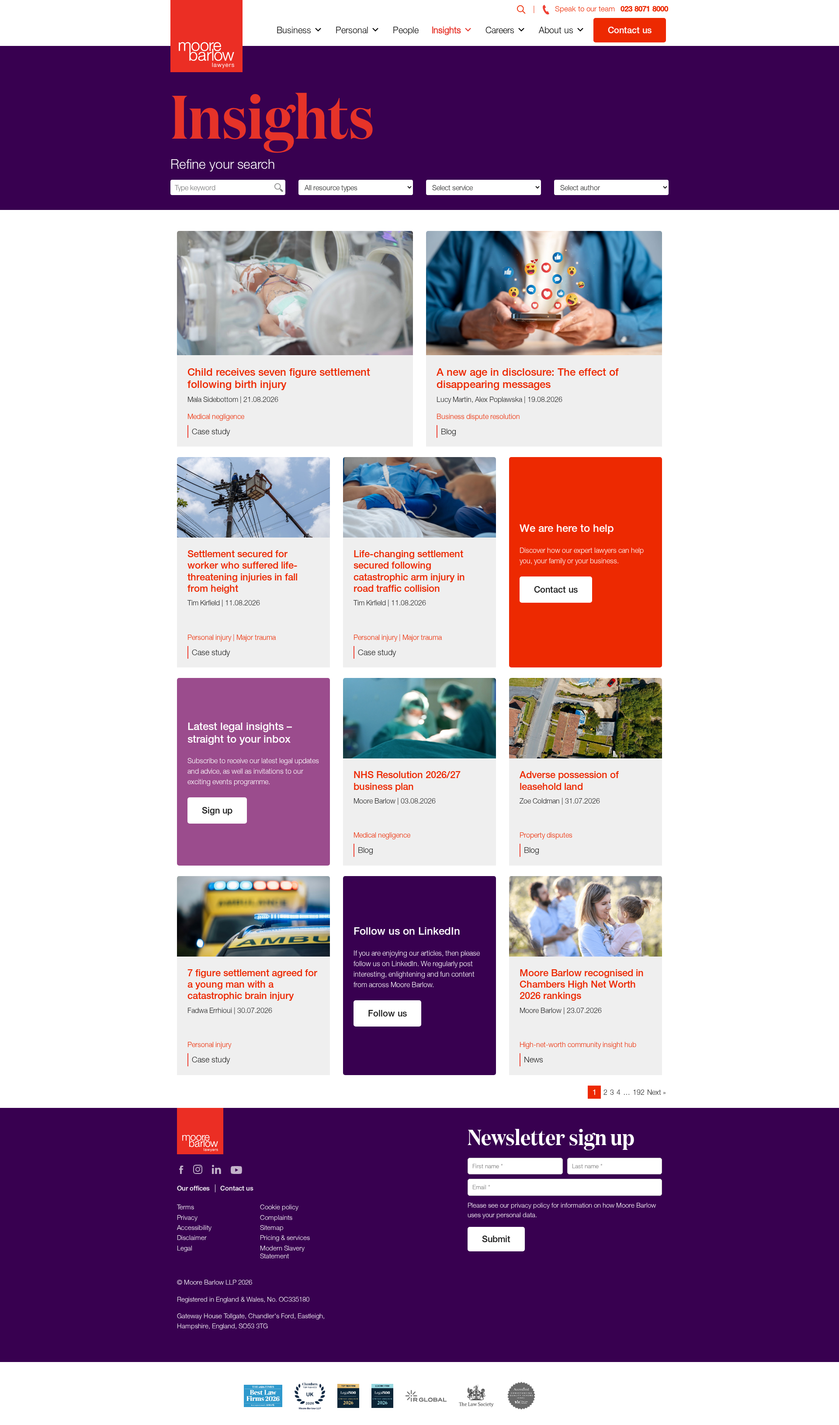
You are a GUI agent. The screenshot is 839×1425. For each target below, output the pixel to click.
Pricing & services (285, 1237)
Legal (184, 1248)
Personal (352, 30)
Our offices (193, 1188)
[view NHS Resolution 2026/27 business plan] (419, 717)
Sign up (217, 810)
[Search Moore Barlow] (521, 9)
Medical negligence (215, 416)
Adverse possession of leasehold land (569, 780)
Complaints (276, 1217)
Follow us (387, 1013)
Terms (185, 1207)
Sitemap (272, 1227)
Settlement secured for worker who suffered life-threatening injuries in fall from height (242, 571)
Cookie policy (279, 1207)
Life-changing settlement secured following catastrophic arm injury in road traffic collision (409, 571)
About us (556, 30)
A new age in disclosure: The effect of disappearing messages (528, 378)
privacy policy (530, 1205)
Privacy (187, 1217)
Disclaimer (192, 1237)
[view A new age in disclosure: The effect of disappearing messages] (544, 292)
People (406, 30)
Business (294, 30)
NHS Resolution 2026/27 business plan (407, 780)
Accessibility (194, 1227)
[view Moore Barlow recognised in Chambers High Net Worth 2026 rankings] (585, 915)
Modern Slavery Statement (282, 1252)
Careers (499, 30)
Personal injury (209, 637)
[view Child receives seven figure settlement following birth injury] (295, 292)
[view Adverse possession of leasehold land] (585, 717)
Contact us (630, 30)
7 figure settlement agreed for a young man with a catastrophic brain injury (252, 984)
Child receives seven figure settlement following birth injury (278, 378)
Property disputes (546, 835)
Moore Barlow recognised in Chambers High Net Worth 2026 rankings (582, 984)
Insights (446, 30)
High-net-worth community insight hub (578, 1044)
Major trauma (256, 637)
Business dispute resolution (478, 416)
